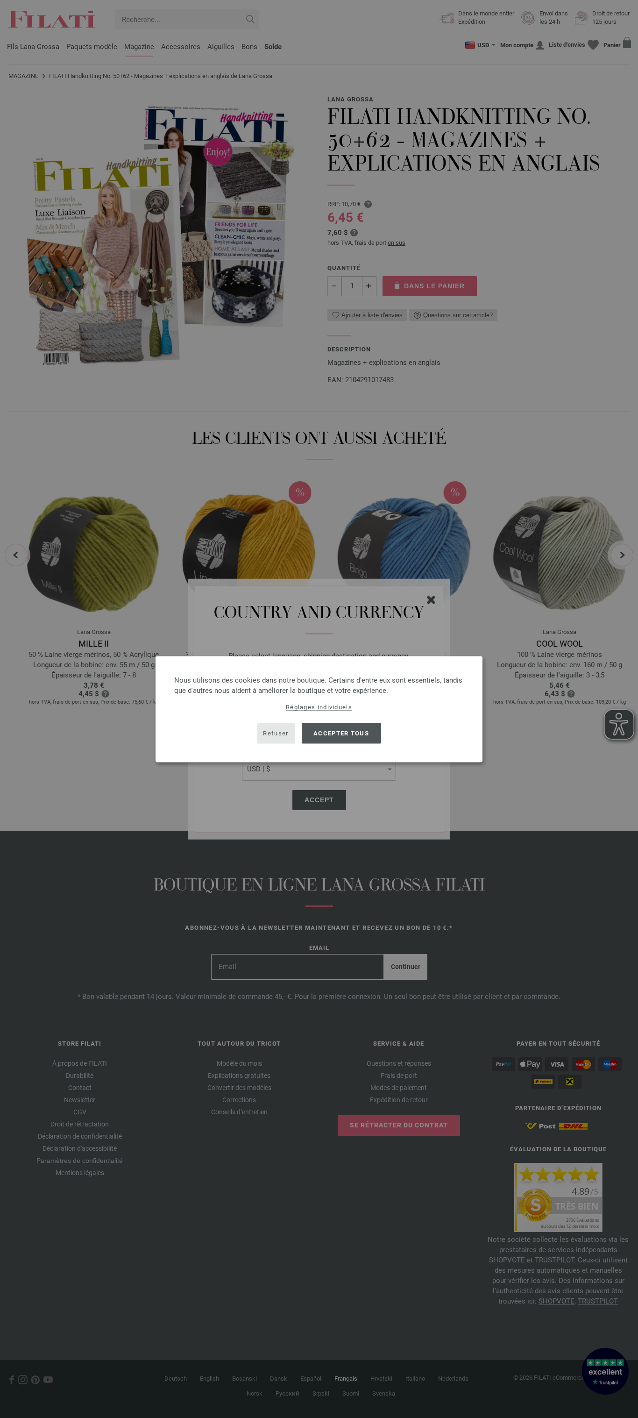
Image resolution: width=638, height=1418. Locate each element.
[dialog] (319, 709)
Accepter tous (341, 733)
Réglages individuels (319, 706)
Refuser (275, 733)
